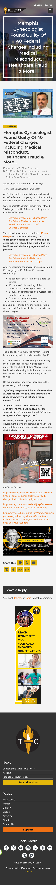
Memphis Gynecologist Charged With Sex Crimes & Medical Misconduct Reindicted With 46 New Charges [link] (28, 258)
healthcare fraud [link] (13, 174)
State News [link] (10, 126)
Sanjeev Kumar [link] (12, 177)
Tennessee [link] (25, 177)
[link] (38, 5)
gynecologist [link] (41, 171)
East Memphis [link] (12, 171)
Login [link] (28, 597)
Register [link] (17, 597)
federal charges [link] (27, 171)
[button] (20, 562)
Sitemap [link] (28, 871)
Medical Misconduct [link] (31, 174)
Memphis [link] (46, 174)
